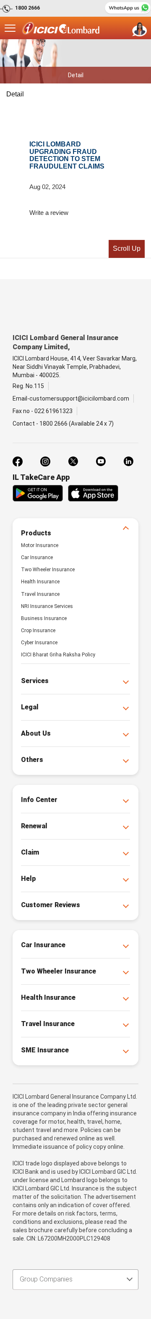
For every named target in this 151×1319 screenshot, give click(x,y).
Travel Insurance (40, 594)
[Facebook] (18, 461)
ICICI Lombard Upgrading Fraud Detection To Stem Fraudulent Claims (66, 155)
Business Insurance (44, 618)
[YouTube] (101, 461)
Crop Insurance (38, 630)
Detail (15, 94)
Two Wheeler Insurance (48, 569)
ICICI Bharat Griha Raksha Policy (58, 655)
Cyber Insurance (39, 643)
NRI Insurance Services (47, 606)
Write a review (48, 212)
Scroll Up (127, 248)
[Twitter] (73, 461)
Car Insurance (37, 557)
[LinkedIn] (128, 461)
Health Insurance (40, 582)
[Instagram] (45, 461)
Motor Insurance (39, 545)
